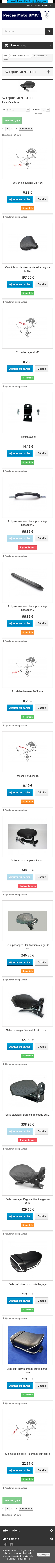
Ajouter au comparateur (16, 217)
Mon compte (10, 1539)
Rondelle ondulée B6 (27, 776)
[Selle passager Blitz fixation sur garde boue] (27, 921)
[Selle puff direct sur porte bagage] (27, 1260)
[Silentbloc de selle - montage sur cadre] (27, 1430)
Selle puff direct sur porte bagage (27, 1284)
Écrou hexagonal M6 (27, 352)
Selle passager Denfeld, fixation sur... (27, 1030)
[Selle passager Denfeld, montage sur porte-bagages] (27, 1091)
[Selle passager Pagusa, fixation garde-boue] (27, 1175)
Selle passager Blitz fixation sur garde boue (27, 947)
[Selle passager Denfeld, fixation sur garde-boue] (27, 1006)
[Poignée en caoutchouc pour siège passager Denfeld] (27, 497)
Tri (3, 109)
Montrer (36, 109)
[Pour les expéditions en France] (27, 1)
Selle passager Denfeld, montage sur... (27, 1114)
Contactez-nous (33, 5)
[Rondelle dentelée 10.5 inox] (27, 667)
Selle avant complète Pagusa (27, 860)
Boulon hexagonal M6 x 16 (28, 182)
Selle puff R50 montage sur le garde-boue (27, 1370)
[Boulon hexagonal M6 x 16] (27, 159)
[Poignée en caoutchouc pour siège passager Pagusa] (27, 582)
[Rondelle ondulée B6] (27, 752)
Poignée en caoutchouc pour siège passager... (27, 523)
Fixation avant (28, 436)
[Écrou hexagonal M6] (27, 328)
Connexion (46, 5)
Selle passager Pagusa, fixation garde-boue (28, 1201)
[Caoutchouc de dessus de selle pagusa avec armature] (27, 243)
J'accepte (44, 1554)
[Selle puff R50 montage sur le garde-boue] (27, 1345)
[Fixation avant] (27, 413)
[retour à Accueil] (5, 56)
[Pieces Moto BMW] (27, 15)
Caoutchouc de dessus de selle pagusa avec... (27, 269)
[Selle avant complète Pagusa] (27, 836)
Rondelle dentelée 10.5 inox (27, 691)
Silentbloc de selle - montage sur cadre (27, 1453)
